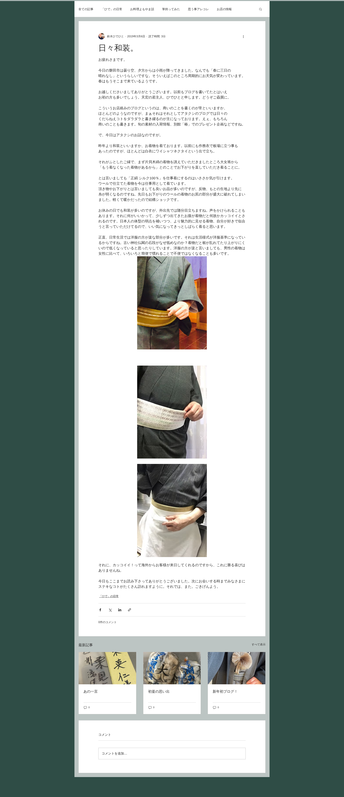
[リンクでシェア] (129, 610)
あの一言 (90, 691)
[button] (260, 9)
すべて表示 (259, 644)
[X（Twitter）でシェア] (110, 610)
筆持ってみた (171, 9)
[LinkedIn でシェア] (120, 610)
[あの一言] (107, 668)
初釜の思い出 (159, 691)
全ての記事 (85, 9)
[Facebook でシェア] (100, 610)
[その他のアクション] (243, 36)
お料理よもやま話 (142, 9)
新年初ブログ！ (225, 691)
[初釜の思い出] (172, 668)
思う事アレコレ (198, 9)
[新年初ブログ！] (236, 668)
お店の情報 (224, 9)
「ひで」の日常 (111, 9)
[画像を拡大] (172, 302)
